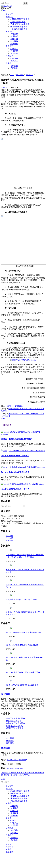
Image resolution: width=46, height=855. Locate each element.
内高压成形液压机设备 (19, 19)
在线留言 (14, 66)
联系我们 (9, 63)
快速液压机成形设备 (18, 27)
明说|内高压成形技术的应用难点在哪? (21, 600)
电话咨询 (9, 852)
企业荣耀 (14, 34)
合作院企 (9, 56)
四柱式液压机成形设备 (19, 24)
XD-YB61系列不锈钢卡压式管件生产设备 (23, 672)
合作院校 (14, 58)
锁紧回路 (19, 406)
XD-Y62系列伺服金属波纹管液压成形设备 (23, 632)
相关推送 (7, 425)
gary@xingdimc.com (15, 768)
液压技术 (11, 406)
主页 (12, 75)
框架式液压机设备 (17, 22)
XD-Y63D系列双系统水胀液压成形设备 (22, 685)
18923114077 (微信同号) (17, 760)
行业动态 (14, 51)
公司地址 (14, 68)
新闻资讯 (9, 46)
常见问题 (14, 54)
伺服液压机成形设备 (18, 29)
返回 (3, 419)
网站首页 (9, 14)
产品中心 (9, 17)
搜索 (25, 3)
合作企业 (14, 61)
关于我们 (9, 31)
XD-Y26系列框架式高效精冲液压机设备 (22, 645)
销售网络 (14, 41)
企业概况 (14, 36)
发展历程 (14, 44)
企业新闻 (14, 49)
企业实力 (14, 39)
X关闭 (3, 779)
